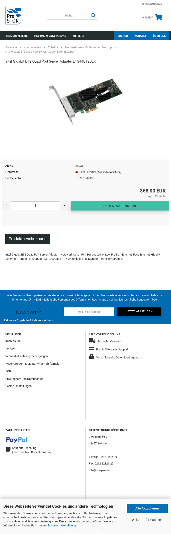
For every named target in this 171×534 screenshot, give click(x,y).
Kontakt (140, 35)
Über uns (159, 35)
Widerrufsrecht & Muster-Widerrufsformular (32, 363)
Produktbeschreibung (28, 238)
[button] (6, 205)
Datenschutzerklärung (62, 525)
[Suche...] (93, 16)
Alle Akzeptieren (147, 508)
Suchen (123, 35)
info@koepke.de (99, 470)
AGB (8, 371)
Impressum (12, 341)
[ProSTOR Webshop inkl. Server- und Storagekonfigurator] (23, 16)
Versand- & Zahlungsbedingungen (26, 356)
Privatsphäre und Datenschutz (24, 379)
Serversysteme (17, 35)
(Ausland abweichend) (109, 172)
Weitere (78, 35)
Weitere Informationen (147, 520)
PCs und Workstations (50, 35)
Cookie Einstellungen (18, 386)
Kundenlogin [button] (153, 4)
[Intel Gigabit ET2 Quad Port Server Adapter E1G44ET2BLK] (86, 101)
